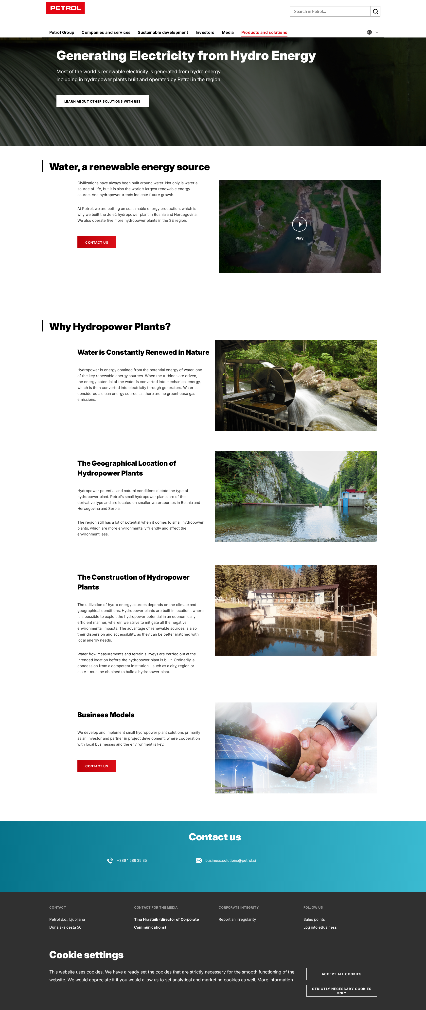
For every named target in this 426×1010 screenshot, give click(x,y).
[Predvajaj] (299, 224)
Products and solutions (264, 32)
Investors (205, 32)
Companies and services (106, 32)
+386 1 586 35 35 (132, 860)
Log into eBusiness (320, 927)
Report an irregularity (237, 919)
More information (275, 979)
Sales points (314, 919)
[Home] (65, 7)
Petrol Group (61, 32)
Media (228, 32)
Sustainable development (163, 32)
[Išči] (375, 11)
